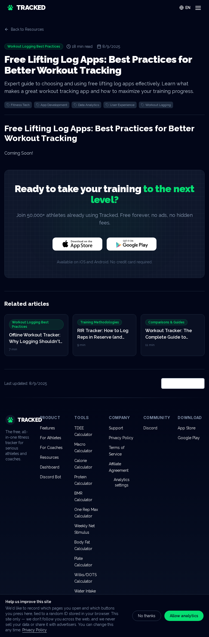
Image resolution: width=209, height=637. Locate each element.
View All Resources (183, 383)
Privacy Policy (34, 630)
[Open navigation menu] (198, 7)
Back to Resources (27, 29)
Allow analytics (184, 616)
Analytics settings (122, 482)
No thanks (146, 616)
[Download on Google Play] (131, 244)
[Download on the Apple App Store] (77, 244)
